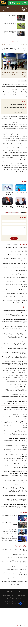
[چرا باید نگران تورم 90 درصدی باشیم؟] (21, 18)
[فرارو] (24, 9)
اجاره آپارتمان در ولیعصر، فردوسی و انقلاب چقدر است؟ (13, 334)
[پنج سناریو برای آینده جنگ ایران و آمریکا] (22, 518)
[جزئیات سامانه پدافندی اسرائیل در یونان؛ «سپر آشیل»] (7, 187)
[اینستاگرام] (12, 591)
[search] (8, 8)
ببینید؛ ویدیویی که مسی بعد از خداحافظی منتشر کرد (14, 248)
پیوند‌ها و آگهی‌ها (6, 595)
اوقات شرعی (14, 598)
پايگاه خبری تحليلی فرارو (11, 601)
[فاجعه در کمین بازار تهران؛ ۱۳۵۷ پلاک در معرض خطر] (22, 525)
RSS (5, 598)
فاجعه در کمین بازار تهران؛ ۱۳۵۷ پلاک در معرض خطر (9, 523)
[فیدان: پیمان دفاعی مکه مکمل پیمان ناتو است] (7, 201)
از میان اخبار (24, 181)
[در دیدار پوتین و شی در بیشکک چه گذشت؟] (21, 201)
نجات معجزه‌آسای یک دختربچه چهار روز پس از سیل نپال (16, 569)
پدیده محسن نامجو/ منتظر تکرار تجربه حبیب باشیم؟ (14, 481)
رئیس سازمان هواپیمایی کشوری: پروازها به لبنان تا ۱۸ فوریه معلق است (13, 108)
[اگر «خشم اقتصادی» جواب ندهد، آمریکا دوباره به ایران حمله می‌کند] (21, 33)
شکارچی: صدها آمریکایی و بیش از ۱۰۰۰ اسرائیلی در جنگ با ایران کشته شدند (14, 353)
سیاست (18, 10)
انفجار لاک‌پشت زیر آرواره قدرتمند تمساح (10, 24)
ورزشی (15, 10)
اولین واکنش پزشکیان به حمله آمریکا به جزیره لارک (14, 504)
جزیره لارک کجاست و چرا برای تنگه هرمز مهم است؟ (14, 488)
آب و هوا (9, 598)
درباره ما (23, 595)
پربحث (8, 244)
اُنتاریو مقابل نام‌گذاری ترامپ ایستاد (21, 193)
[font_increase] (25, 81)
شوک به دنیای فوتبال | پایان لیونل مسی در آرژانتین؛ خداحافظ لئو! (15, 311)
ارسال (14, 238)
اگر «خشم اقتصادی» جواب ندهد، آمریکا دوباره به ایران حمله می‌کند (10, 32)
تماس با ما (18, 595)
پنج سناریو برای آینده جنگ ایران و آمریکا (9, 516)
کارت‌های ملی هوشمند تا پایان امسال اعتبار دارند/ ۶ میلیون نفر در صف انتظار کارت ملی (15, 344)
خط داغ (25, 307)
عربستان (16, 212)
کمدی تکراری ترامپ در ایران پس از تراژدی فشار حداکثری (13, 378)
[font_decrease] (19, 81)
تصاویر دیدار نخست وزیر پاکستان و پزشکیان (15, 368)
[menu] (2, 8)
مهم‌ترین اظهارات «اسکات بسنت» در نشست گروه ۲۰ (14, 290)
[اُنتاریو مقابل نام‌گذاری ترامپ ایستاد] (21, 187)
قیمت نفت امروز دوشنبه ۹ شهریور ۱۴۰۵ (17, 438)
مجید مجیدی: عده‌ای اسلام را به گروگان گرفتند (18, 585)
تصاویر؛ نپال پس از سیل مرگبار (18, 415)
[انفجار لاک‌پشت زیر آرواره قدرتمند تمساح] (21, 26)
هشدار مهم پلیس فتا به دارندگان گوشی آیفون (15, 255)
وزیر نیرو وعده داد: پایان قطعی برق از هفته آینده (15, 361)
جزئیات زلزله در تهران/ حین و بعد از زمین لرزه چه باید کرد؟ (15, 496)
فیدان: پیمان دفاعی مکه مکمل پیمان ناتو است (7, 206)
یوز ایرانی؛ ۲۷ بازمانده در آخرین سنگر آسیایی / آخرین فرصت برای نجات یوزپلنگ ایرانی (15, 301)
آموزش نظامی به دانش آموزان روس (17, 251)
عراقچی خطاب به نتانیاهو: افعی (18, 394)
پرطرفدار (15, 244)
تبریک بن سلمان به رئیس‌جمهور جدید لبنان (16, 112)
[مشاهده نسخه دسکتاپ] (5, 8)
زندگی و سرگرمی (6, 10)
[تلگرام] (8, 591)
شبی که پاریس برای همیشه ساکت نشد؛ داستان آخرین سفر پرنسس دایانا (14, 455)
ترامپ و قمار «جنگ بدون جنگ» (18, 387)
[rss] (20, 591)
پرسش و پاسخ (21, 598)
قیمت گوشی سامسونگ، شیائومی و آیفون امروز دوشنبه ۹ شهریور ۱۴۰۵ (14, 423)
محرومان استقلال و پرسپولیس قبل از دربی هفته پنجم (14, 297)
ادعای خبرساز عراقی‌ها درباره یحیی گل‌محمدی (15, 464)
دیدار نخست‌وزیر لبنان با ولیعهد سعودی (17, 104)
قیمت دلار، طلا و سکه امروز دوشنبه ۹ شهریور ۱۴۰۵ (14, 407)
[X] (16, 591)
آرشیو (13, 595)
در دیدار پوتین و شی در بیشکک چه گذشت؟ (21, 206)
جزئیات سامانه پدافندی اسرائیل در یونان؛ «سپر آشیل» (7, 193)
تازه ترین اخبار (23, 244)
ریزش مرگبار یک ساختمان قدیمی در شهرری (16, 281)
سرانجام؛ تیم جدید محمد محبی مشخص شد (16, 401)
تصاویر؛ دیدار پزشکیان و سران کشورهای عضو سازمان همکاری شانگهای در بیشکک (15, 573)
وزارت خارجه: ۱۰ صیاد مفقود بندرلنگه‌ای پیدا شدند (17, 566)
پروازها (7, 212)
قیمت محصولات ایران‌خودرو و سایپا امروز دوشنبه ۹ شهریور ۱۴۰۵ (15, 446)
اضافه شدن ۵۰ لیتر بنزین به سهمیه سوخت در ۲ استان (14, 263)
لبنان (12, 212)
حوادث (11, 10)
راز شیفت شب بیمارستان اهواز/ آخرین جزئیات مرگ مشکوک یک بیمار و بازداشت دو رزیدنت (15, 472)
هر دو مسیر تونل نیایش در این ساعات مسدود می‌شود (14, 267)
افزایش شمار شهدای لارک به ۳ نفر (18, 270)
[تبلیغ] (14, 3)
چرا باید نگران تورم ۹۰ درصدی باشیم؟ (10, 16)
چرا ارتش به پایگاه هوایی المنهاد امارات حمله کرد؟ (14, 431)
